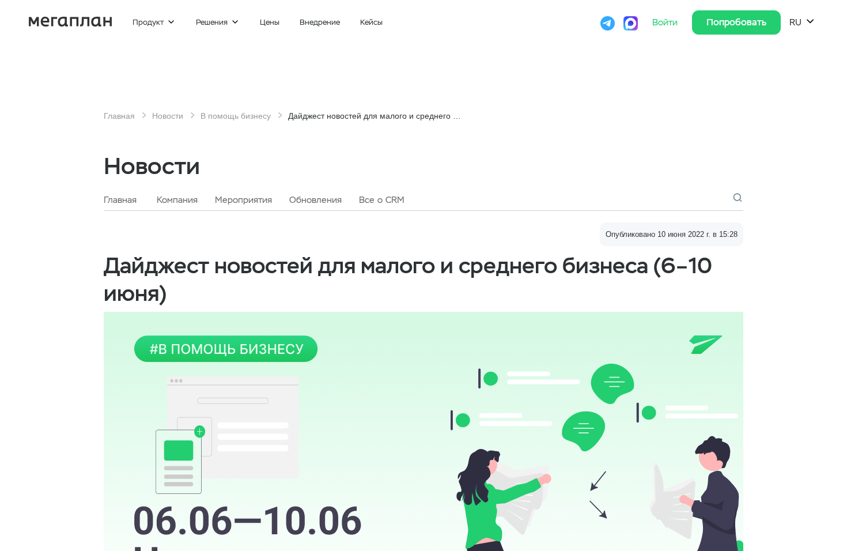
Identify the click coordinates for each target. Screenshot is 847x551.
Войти (666, 22)
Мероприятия (243, 200)
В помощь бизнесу (236, 115)
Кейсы (371, 22)
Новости (167, 115)
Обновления (315, 200)
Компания (177, 200)
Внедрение (320, 22)
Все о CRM (381, 200)
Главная (119, 115)
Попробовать (736, 22)
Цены (269, 22)
